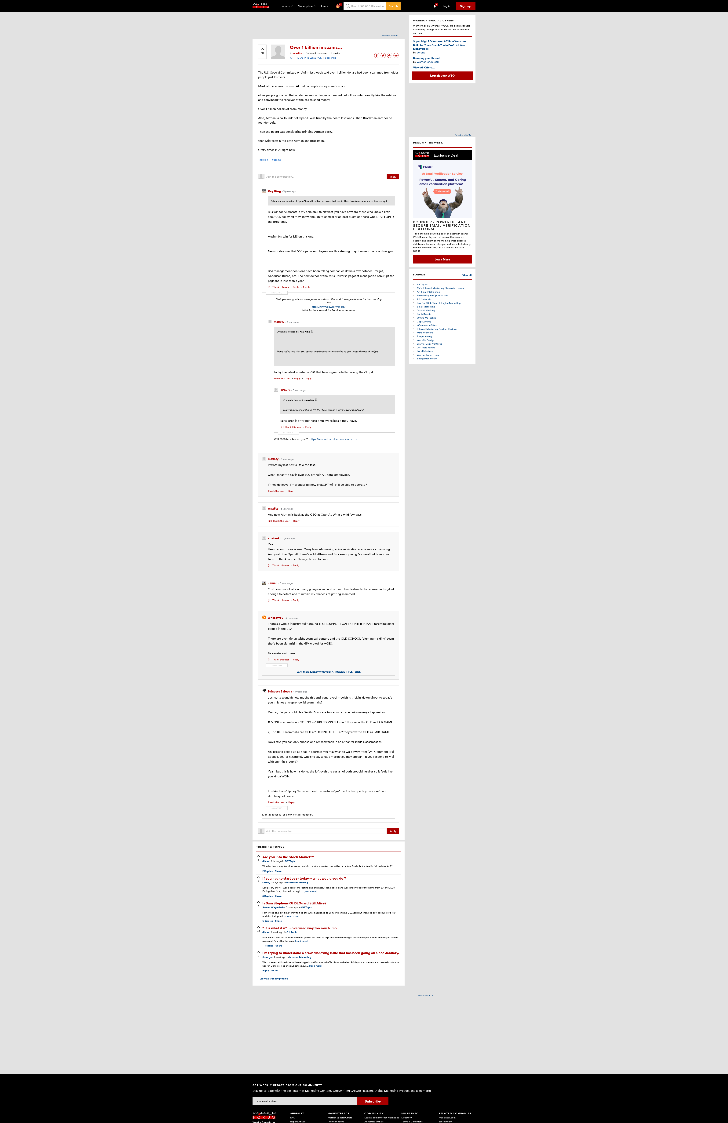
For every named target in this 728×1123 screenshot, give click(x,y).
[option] (442, 206)
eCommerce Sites (427, 325)
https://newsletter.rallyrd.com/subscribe (334, 439)
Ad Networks (424, 299)
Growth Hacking (426, 310)
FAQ (292, 1117)
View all (467, 275)
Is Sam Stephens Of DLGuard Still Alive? (294, 903)
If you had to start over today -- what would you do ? (304, 878)
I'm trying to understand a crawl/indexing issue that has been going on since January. (330, 952)
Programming (424, 336)
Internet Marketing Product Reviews (437, 329)
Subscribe (330, 57)
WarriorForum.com (428, 62)
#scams (276, 159)
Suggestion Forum (427, 358)
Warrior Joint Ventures (429, 343)
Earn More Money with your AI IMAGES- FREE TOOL (329, 672)
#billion (263, 159)
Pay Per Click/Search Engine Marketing (439, 303)
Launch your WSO (442, 75)
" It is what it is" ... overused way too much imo (299, 927)
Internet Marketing (297, 882)
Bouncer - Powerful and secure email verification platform (442, 225)
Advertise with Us (390, 35)
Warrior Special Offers (339, 1117)
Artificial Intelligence (428, 291)
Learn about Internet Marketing (381, 1117)
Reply (392, 176)
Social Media (424, 314)
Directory (406, 1117)
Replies (267, 871)
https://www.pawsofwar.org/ (328, 306)
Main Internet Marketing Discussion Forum (440, 288)
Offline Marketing (426, 317)
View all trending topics (272, 978)
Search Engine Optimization (432, 295)
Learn (325, 6)
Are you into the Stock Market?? (288, 856)
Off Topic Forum (426, 347)
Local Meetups (425, 351)
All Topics (422, 284)
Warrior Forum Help (428, 355)
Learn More (442, 259)
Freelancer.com (447, 1117)
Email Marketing (426, 306)
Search (393, 6)
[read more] (310, 891)
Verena (421, 52)
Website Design (425, 340)
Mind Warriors (425, 332)
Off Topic (290, 861)
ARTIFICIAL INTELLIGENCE (306, 57)
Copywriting (424, 321)
